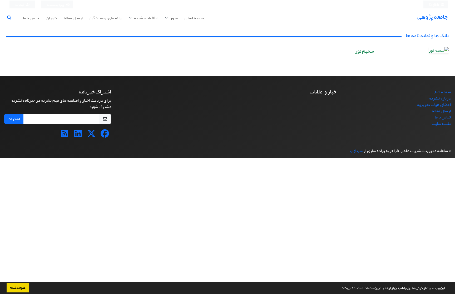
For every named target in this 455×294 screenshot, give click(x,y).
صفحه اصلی (194, 18)
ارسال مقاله (73, 18)
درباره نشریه (440, 98)
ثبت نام (20, 5)
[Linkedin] (78, 135)
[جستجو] (11, 18)
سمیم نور (364, 51)
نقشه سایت (441, 123)
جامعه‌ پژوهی (432, 17)
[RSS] (64, 135)
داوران (51, 18)
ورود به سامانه (56, 5)
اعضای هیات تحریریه (434, 104)
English (434, 5)
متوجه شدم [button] (18, 288)
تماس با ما (31, 18)
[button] (339, 288)
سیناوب (356, 151)
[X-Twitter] (91, 135)
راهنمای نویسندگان (105, 18)
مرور (173, 18)
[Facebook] (104, 135)
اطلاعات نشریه (145, 18)
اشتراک (14, 119)
